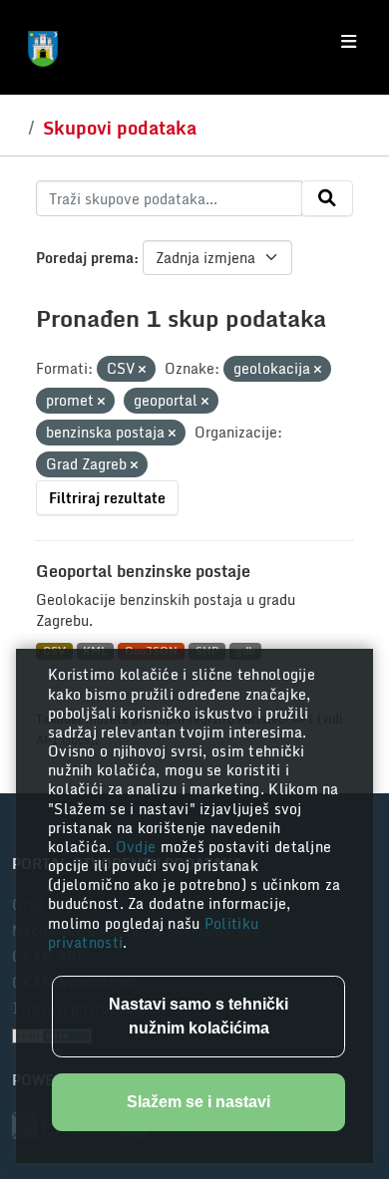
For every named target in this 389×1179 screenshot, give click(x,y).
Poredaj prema (85, 257)
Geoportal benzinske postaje (143, 571)
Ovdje (138, 846)
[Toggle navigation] (348, 42)
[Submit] (327, 198)
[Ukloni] (142, 370)
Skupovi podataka (119, 128)
